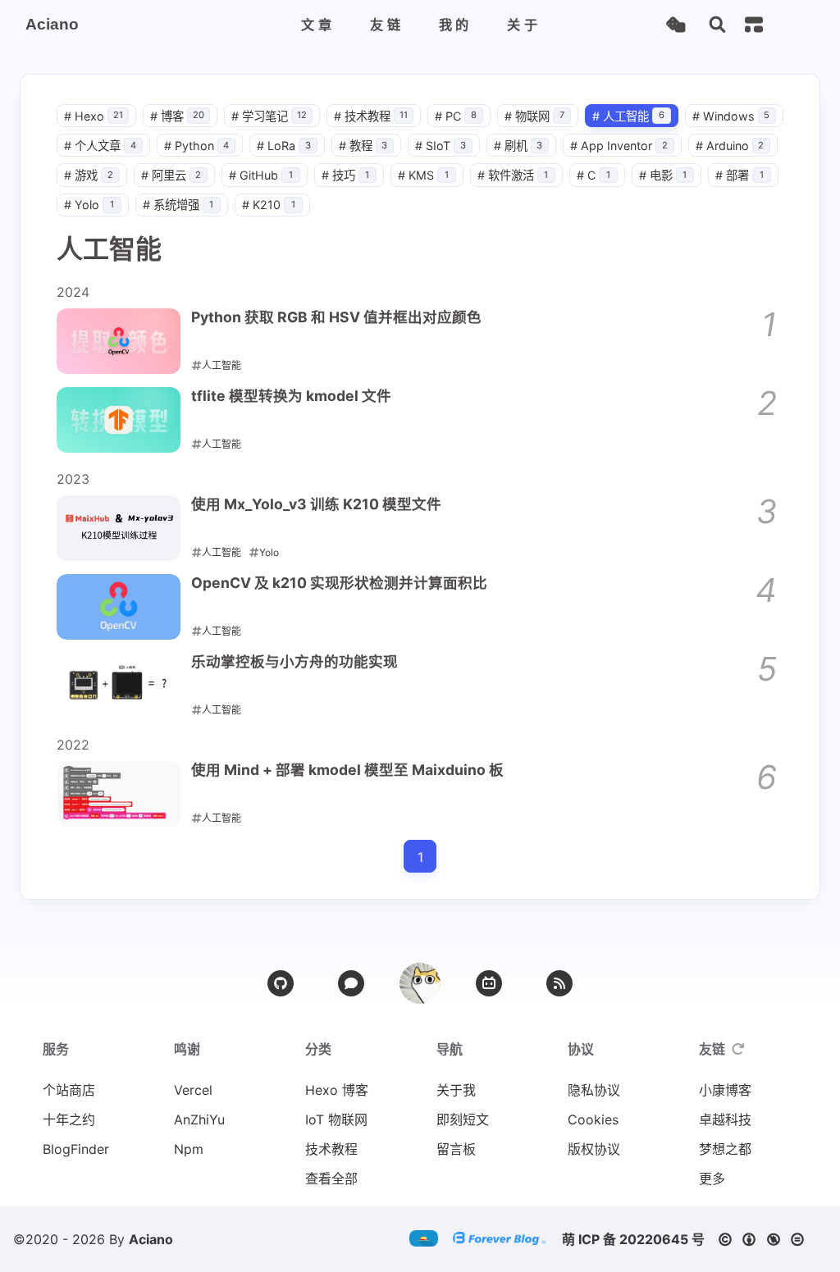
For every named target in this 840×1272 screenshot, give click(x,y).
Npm (188, 1149)
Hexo (93, 116)
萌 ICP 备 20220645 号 (633, 1239)
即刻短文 (462, 1119)
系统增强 (178, 205)
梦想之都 (725, 1149)
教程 (363, 146)
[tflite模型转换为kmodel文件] (118, 420)
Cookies (593, 1119)
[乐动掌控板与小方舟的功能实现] (118, 685)
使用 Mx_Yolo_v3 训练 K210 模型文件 (316, 504)
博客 (177, 116)
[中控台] (754, 25)
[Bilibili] (489, 983)
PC (456, 116)
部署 (739, 175)
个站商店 (69, 1090)
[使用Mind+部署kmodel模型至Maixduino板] (118, 794)
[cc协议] (766, 1239)
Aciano (151, 1239)
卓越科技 (725, 1119)
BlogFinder (76, 1149)
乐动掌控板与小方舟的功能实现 (294, 661)
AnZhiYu (199, 1119)
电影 (663, 175)
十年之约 (69, 1119)
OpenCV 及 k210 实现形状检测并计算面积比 (339, 582)
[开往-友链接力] (429, 1239)
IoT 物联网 (336, 1119)
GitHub (261, 175)
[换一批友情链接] (738, 1049)
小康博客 (725, 1090)
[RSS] (559, 983)
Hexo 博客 (336, 1090)
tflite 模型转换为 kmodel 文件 (291, 395)
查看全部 (331, 1178)
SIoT (440, 146)
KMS (423, 175)
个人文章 (100, 146)
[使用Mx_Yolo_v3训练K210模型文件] (118, 528)
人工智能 (628, 116)
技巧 (346, 175)
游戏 (88, 175)
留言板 (456, 1149)
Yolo (89, 205)
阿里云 (171, 175)
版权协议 (594, 1149)
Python (197, 146)
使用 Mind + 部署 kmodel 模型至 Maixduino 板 (347, 769)
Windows (731, 116)
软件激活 (513, 175)
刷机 (518, 146)
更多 (712, 1178)
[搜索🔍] (717, 25)
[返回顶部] (420, 983)
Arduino (730, 146)
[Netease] (351, 983)
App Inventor (619, 146)
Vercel (193, 1090)
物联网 (534, 116)
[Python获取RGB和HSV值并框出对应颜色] (118, 341)
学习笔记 (269, 116)
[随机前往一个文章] (675, 25)
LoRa (284, 146)
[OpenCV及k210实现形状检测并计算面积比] (118, 607)
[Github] (280, 983)
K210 (268, 205)
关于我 (456, 1090)
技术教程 (371, 116)
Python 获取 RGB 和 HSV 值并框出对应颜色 (336, 317)
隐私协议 (594, 1090)
